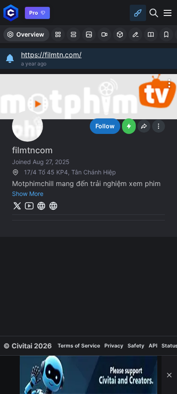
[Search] (154, 13)
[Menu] (168, 13)
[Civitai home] (11, 12)
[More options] (169, 84)
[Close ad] (169, 375)
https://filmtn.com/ (51, 54)
